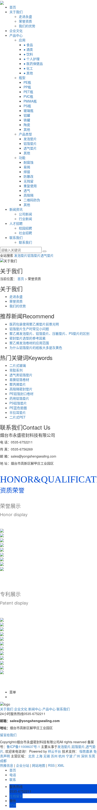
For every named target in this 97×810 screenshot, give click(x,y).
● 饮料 (28, 54)
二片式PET (17, 417)
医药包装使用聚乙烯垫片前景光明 (34, 324)
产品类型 (25, 134)
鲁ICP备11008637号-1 (23, 746)
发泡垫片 (30, 138)
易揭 (27, 167)
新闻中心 (34, 709)
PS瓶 (27, 105)
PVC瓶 (28, 96)
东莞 (92, 756)
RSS (51, 765)
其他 (27, 129)
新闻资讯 (16, 209)
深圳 (84, 756)
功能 (22, 157)
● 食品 (28, 44)
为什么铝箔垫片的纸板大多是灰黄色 (35, 347)
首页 (12, 7)
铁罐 (27, 120)
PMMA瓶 (30, 101)
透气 (27, 190)
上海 (39, 756)
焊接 (27, 171)
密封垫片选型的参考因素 (27, 338)
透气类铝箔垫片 (20, 374)
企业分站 (22, 765)
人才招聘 (16, 223)
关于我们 (16, 11)
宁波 (69, 756)
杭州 (61, 756)
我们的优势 (27, 26)
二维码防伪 (32, 200)
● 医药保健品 (33, 63)
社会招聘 (25, 232)
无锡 (46, 756)
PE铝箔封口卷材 (21, 393)
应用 (22, 40)
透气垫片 (30, 148)
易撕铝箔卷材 (19, 379)
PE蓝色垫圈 (18, 407)
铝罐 (27, 115)
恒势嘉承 (86, 751)
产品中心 (16, 35)
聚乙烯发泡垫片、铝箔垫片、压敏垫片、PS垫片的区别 (49, 333)
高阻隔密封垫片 (20, 389)
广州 (76, 756)
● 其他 (28, 73)
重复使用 (30, 185)
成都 (3, 760)
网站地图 (38, 765)
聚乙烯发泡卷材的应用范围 (29, 342)
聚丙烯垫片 (17, 384)
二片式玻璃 (17, 365)
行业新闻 (25, 218)
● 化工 (28, 68)
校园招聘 (25, 228)
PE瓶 (27, 82)
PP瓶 (27, 87)
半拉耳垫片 (17, 412)
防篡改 (28, 176)
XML (60, 765)
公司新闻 (25, 214)
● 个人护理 (32, 58)
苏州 (54, 756)
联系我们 (16, 237)
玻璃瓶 (28, 110)
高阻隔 (28, 195)
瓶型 (22, 77)
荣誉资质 (25, 21)
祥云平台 (54, 751)
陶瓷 (27, 124)
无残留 (28, 181)
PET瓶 (28, 91)
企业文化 (16, 30)
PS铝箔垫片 (18, 403)
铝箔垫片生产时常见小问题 (29, 328)
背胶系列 (16, 370)
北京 (31, 756)
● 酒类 (28, 49)
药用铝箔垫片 (19, 398)
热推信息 (6, 765)
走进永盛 (25, 16)
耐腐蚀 (28, 162)
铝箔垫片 (30, 143)
